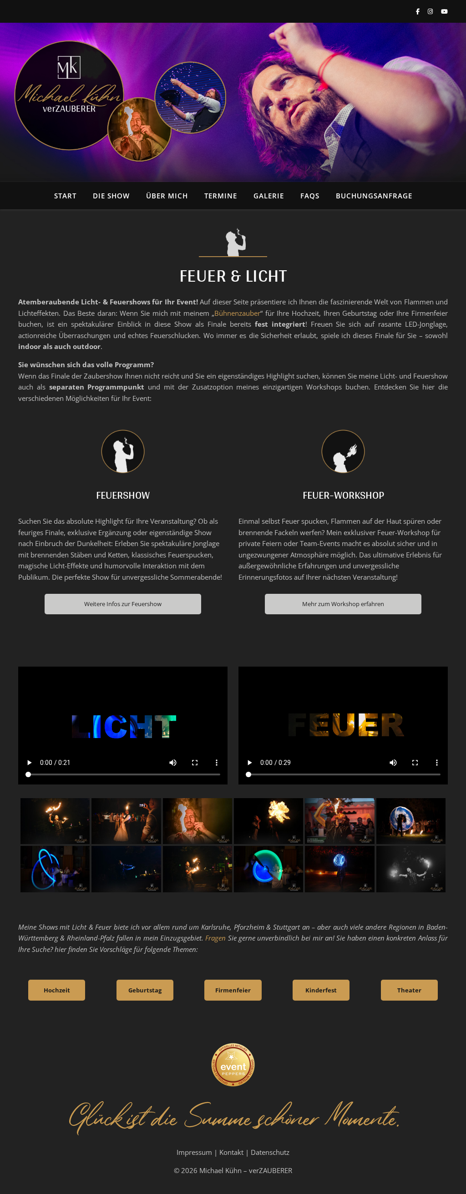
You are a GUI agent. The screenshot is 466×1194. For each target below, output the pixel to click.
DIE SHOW (111, 195)
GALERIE (268, 195)
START (65, 195)
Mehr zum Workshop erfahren (343, 604)
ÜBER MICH (167, 195)
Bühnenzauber (237, 313)
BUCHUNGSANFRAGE (374, 195)
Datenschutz (270, 1152)
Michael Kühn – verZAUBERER (245, 1170)
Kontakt (231, 1152)
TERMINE (220, 195)
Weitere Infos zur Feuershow (123, 604)
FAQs (309, 195)
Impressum (194, 1152)
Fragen (215, 937)
